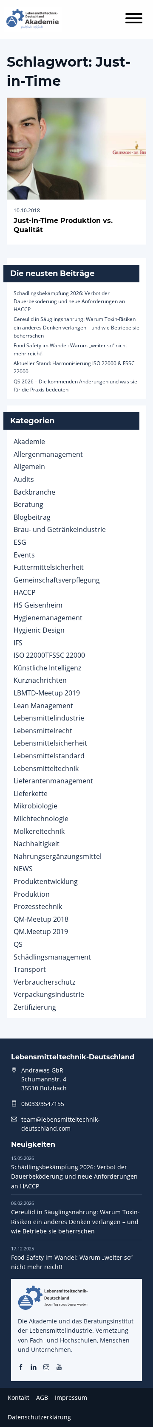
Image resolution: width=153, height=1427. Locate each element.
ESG (20, 542)
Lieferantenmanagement (53, 780)
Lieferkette (31, 793)
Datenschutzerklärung (39, 1417)
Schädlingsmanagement (52, 957)
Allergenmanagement (48, 454)
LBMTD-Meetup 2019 (47, 693)
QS (18, 944)
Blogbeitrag (32, 517)
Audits (24, 479)
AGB (42, 1397)
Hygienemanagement (48, 617)
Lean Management (43, 705)
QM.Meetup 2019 (41, 931)
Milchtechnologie (41, 818)
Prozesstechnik (38, 906)
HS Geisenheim (38, 605)
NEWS (23, 868)
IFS (18, 642)
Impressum (71, 1397)
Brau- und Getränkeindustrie (60, 529)
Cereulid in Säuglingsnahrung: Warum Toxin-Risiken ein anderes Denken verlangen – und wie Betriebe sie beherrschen (76, 327)
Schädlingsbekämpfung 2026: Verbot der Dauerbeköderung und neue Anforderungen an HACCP (69, 301)
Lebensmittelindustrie (49, 718)
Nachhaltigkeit (37, 843)
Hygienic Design (39, 630)
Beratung (28, 504)
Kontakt (18, 1397)
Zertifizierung (35, 1007)
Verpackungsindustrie (49, 994)
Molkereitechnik (39, 831)
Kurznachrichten (40, 680)
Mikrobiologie (35, 806)
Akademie (29, 441)
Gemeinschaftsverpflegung (57, 580)
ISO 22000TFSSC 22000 (49, 655)
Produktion (32, 894)
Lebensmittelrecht (43, 730)
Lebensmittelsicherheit (50, 743)
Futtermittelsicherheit (49, 567)
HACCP (25, 592)
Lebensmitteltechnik (46, 768)
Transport (30, 969)
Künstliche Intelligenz (47, 668)
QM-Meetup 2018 (41, 919)
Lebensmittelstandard (49, 755)
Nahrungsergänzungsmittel (58, 856)
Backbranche (34, 492)
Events (24, 555)
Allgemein (29, 466)
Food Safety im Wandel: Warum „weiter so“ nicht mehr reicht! (72, 1258)
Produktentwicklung (46, 881)
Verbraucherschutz (44, 982)
